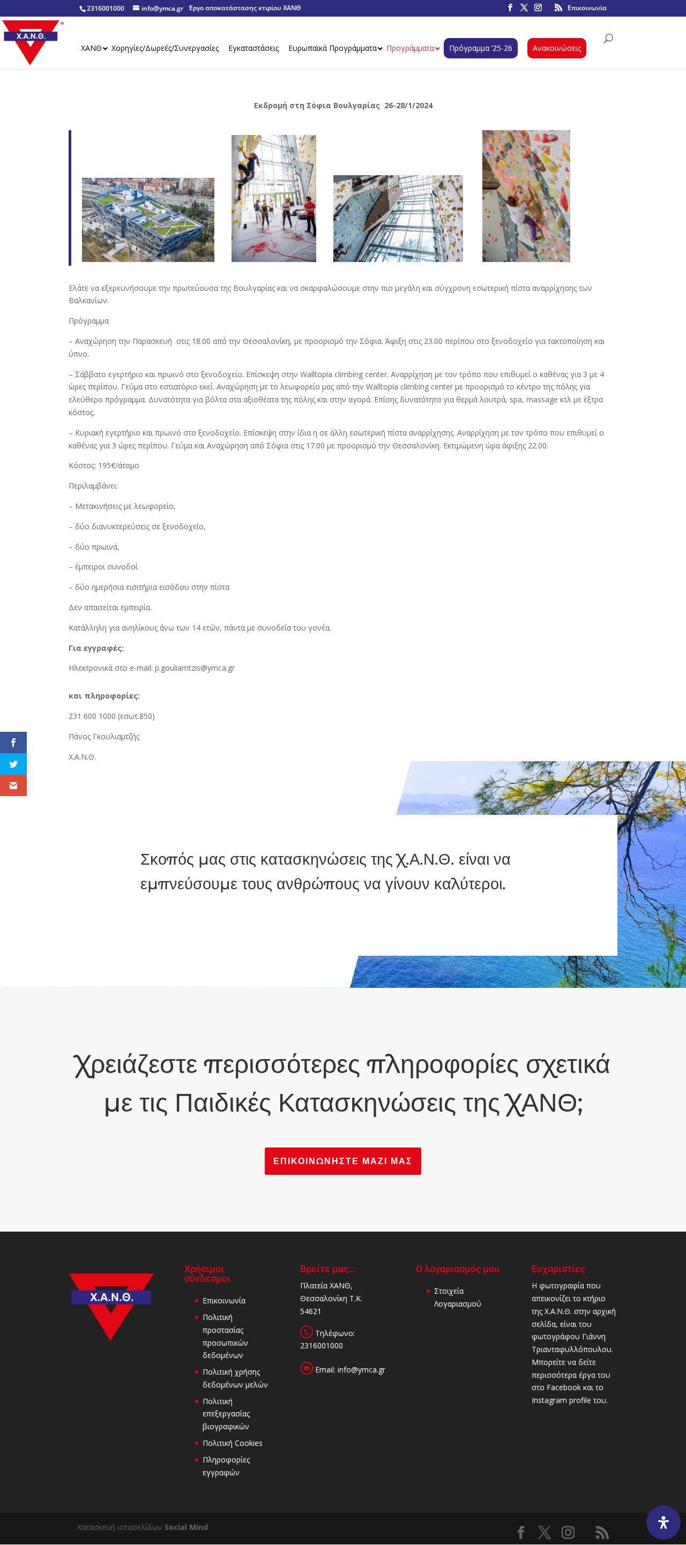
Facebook (564, 1387)
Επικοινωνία (587, 7)
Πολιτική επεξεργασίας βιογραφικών (226, 1414)
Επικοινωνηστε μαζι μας (343, 1161)
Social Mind (186, 1527)
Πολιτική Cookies (233, 1443)
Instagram (549, 1400)
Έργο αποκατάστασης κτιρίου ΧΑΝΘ (245, 7)
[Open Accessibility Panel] (663, 1522)
